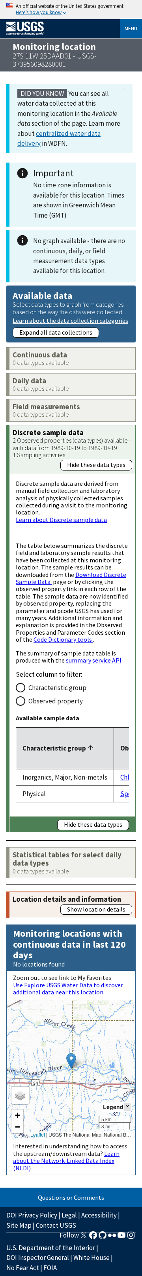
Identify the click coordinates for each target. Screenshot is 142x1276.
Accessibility (99, 1215)
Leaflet (37, 1134)
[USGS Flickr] (112, 1237)
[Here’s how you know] (71, 9)
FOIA (50, 1267)
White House (91, 1257)
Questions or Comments (71, 1197)
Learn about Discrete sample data (61, 520)
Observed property (55, 701)
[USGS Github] (102, 1237)
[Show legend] (127, 1106)
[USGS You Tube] (121, 1237)
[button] (71, 1061)
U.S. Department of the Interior (50, 1247)
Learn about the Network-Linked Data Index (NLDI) (66, 1161)
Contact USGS (56, 1225)
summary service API (93, 660)
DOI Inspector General (37, 1257)
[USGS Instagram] (131, 1237)
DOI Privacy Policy (31, 1215)
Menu (131, 28)
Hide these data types (96, 465)
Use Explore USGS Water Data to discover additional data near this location (68, 988)
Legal (69, 1215)
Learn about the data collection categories (70, 320)
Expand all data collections (55, 332)
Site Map (19, 1225)
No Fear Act (22, 1267)
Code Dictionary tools (63, 639)
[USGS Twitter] (83, 1237)
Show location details (96, 909)
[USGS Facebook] (93, 1237)
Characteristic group (57, 687)
